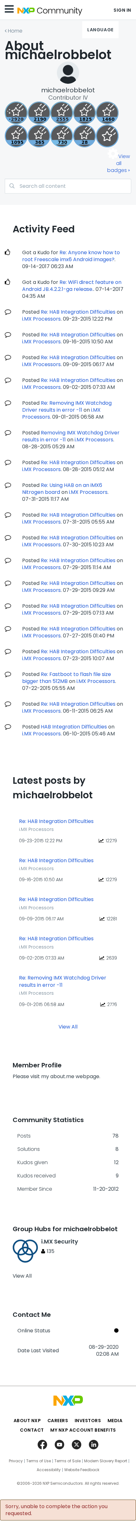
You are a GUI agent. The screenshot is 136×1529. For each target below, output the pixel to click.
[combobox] (68, 186)
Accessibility (49, 1470)
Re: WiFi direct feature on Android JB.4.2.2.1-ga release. (71, 286)
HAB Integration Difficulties (74, 726)
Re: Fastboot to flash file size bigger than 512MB (66, 678)
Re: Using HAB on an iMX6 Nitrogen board (62, 489)
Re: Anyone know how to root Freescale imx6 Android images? (71, 256)
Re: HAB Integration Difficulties (78, 312)
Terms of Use (38, 1461)
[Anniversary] (39, 136)
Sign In (122, 10)
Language (100, 30)
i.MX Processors (41, 318)
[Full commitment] (61, 136)
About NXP (27, 1420)
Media (115, 1420)
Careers (57, 1420)
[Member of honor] (16, 112)
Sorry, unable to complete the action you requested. (56, 1510)
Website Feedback (81, 1470)
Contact (32, 1430)
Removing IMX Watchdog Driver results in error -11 (71, 436)
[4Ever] (107, 112)
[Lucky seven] (61, 112)
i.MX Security (59, 1241)
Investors (88, 1420)
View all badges (118, 163)
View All (68, 1026)
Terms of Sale (67, 1461)
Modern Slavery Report (105, 1461)
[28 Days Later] (84, 136)
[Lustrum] (84, 112)
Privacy (16, 1461)
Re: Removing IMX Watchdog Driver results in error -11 (67, 406)
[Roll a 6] (39, 112)
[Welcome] (107, 136)
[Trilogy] (16, 136)
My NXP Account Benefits (83, 1430)
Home (15, 30)
